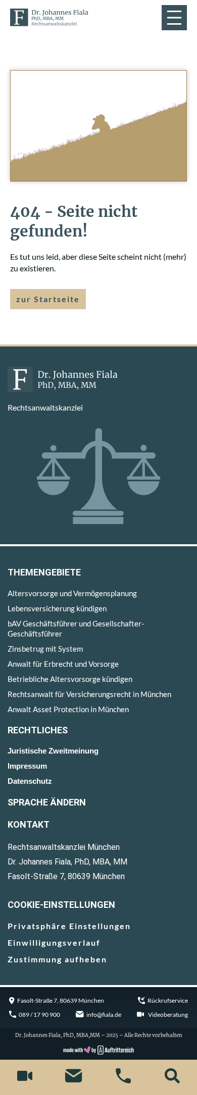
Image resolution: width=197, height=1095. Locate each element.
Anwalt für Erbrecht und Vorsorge (63, 663)
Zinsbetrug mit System (45, 648)
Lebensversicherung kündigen (57, 608)
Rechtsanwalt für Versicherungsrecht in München (89, 694)
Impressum (27, 766)
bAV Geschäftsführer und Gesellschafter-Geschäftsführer (76, 628)
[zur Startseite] (49, 18)
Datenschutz (30, 781)
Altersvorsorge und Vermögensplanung (72, 593)
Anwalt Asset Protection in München (68, 709)
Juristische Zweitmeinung (53, 750)
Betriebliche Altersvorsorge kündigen (70, 678)
